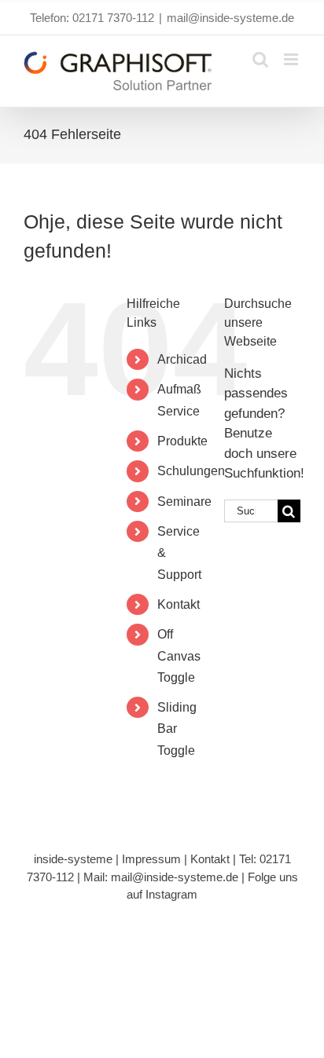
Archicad (182, 359)
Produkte (182, 441)
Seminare (184, 501)
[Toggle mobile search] (260, 59)
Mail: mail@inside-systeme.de (160, 877)
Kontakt (178, 604)
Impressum (151, 859)
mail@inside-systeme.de (230, 17)
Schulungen (191, 471)
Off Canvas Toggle (179, 655)
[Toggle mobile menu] (292, 59)
